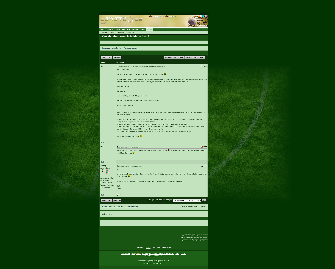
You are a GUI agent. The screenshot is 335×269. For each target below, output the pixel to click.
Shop (143, 29)
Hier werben (125, 253)
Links (177, 253)
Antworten (117, 58)
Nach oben (104, 143)
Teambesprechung (131, 48)
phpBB (148, 247)
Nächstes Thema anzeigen (195, 57)
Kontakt (183, 253)
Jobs (133, 253)
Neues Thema (106, 58)
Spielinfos (135, 29)
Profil (113, 33)
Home (102, 29)
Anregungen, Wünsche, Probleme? (161, 253)
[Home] (117, 19)
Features (145, 253)
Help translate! (202, 26)
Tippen (117, 29)
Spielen (110, 29)
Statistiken (126, 29)
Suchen (121, 33)
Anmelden (104, 33)
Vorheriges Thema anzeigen (174, 57)
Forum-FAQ (131, 33)
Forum (149, 29)
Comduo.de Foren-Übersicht (112, 48)
